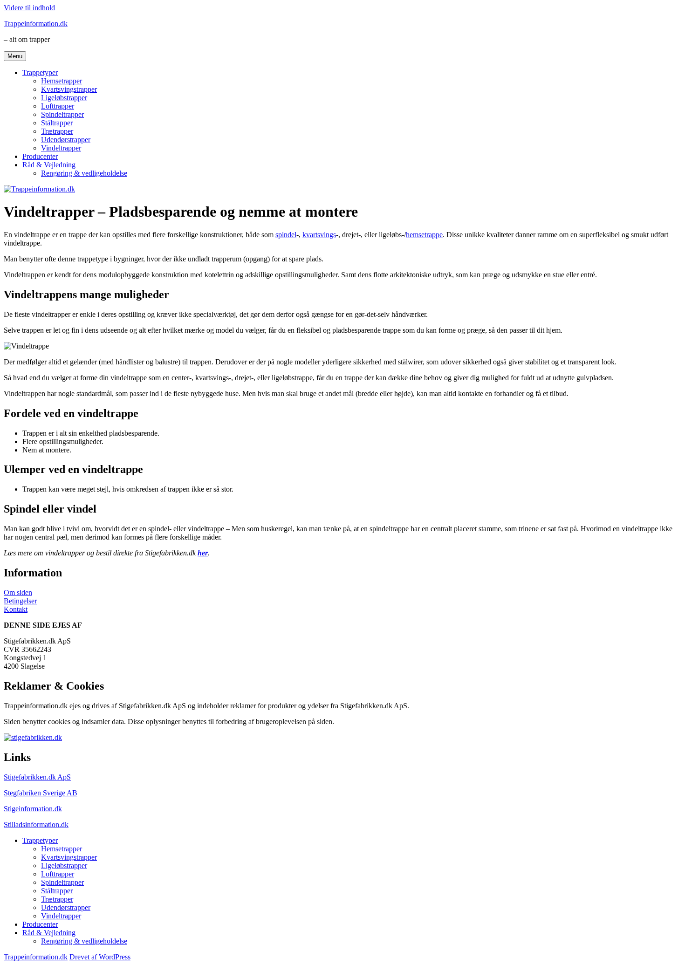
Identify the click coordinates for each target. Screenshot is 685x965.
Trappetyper (40, 72)
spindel (285, 235)
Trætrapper (57, 131)
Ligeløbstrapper (64, 98)
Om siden (18, 592)
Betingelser (20, 601)
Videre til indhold (29, 8)
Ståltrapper (57, 123)
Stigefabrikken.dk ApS (37, 777)
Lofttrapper (57, 106)
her (203, 553)
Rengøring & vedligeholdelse (84, 173)
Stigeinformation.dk (33, 809)
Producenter (40, 156)
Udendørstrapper (65, 140)
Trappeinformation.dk (36, 23)
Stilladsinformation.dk (36, 824)
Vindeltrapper (61, 148)
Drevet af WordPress (99, 957)
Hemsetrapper (61, 81)
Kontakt (15, 609)
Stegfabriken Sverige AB (40, 793)
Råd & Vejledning (48, 165)
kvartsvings (319, 235)
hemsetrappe (424, 235)
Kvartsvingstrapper (69, 89)
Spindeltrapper (62, 114)
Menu (14, 56)
